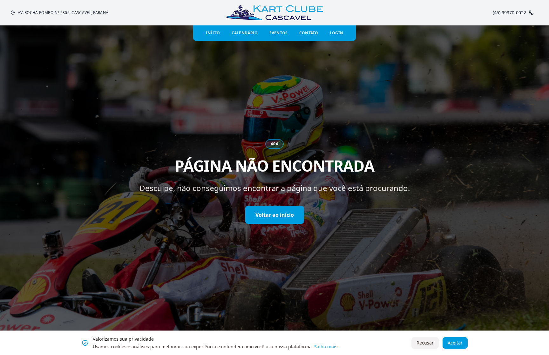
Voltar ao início (274, 214)
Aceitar (455, 343)
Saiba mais (325, 347)
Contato (308, 33)
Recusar (425, 343)
